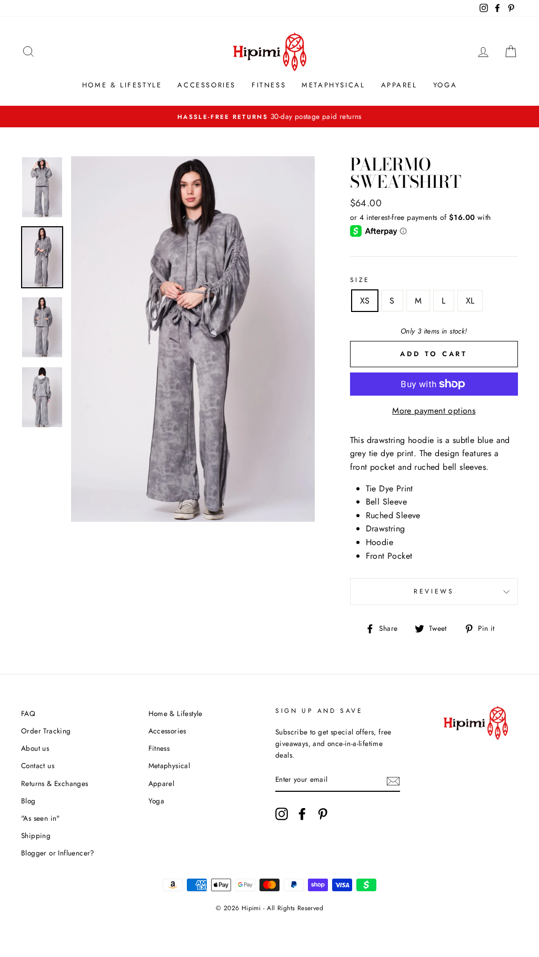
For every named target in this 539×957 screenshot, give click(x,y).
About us (35, 748)
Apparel (399, 85)
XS (365, 301)
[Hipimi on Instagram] (281, 814)
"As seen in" (40, 818)
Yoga (445, 85)
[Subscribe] (393, 780)
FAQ (28, 713)
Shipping (36, 835)
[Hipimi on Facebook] (302, 814)
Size (360, 280)
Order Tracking (46, 731)
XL (470, 301)
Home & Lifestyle (122, 85)
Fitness (269, 85)
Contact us (37, 765)
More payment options (433, 411)
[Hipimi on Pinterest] (322, 814)
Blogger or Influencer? (58, 853)
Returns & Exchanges (54, 783)
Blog (28, 800)
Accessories (206, 85)
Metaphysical (333, 85)
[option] (269, 117)
